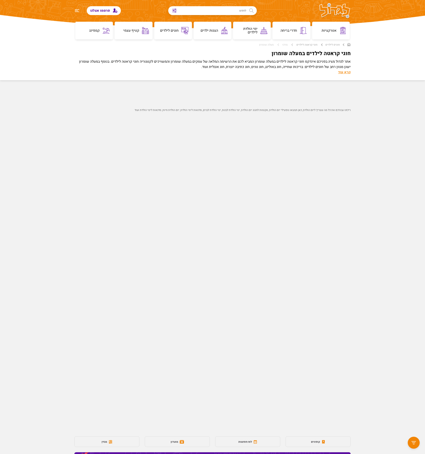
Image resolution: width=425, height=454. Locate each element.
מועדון (175, 442)
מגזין (105, 442)
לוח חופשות (245, 442)
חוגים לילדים (332, 45)
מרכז (285, 45)
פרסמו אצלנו (100, 10)
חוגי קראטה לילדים (306, 45)
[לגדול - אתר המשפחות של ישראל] (335, 11)
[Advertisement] (220, 194)
